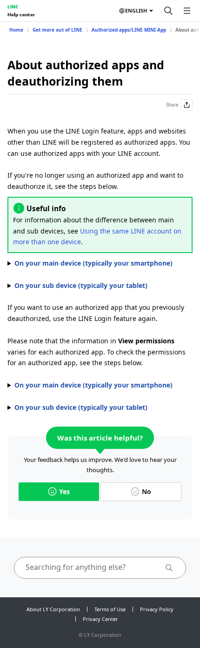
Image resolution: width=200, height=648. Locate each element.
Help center (21, 14)
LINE (12, 6)
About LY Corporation (53, 609)
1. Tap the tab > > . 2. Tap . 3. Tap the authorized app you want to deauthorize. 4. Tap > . (90, 264)
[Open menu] (187, 10)
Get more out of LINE (57, 30)
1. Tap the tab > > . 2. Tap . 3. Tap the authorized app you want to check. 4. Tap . (90, 386)
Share (172, 104)
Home (16, 30)
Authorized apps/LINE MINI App (129, 30)
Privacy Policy (156, 609)
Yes (64, 491)
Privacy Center (100, 618)
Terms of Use (110, 609)
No (146, 491)
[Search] (168, 10)
